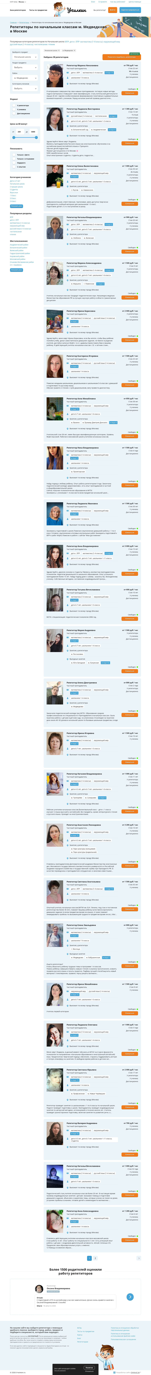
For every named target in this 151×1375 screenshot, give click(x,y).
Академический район (19, 245)
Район (14, 73)
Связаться (129, 93)
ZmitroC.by (135, 1372)
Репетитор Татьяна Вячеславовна (83, 589)
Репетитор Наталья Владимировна (84, 217)
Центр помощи (135, 2)
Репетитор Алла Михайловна (81, 398)
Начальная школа (17, 184)
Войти (112, 10)
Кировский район (17, 256)
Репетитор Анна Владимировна (83, 546)
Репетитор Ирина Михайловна (82, 984)
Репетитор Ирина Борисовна (81, 311)
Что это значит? (60, 1370)
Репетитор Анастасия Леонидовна (84, 825)
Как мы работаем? (117, 2)
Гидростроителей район (20, 253)
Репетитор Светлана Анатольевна (83, 881)
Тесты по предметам (85, 1331)
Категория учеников (20, 84)
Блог (93, 2)
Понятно (89, 1368)
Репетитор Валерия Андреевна (82, 1123)
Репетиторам (82, 1342)
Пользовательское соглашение (123, 1339)
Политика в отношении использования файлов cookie (123, 1334)
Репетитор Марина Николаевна (82, 65)
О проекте (103, 2)
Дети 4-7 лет (15, 181)
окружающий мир (111, 41)
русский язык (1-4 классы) (21, 44)
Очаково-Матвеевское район (22, 262)
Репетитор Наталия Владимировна (84, 774)
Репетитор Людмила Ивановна (82, 503)
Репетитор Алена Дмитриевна (82, 682)
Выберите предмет (20, 52)
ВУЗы (79, 1328)
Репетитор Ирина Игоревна (80, 733)
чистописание (40, 44)
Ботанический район (18, 247)
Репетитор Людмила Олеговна (82, 1024)
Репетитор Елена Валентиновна (82, 166)
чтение (51, 44)
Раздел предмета (19, 63)
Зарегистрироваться (130, 10)
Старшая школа (16, 187)
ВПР (67, 41)
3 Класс (13, 201)
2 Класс (13, 198)
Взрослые (14, 192)
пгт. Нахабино (15, 265)
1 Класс (13, 195)
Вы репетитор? (100, 10)
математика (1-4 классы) (91, 41)
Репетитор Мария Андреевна (81, 630)
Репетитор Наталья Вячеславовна (83, 1166)
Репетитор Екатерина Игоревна (82, 356)
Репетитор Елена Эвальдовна (81, 925)
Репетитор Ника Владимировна (83, 447)
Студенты (14, 189)
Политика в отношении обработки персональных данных (125, 1329)
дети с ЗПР (75, 41)
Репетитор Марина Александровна (84, 263)
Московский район (17, 259)
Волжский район (16, 250)
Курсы (79, 1335)
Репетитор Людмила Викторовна (83, 109)
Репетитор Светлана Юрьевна (81, 1069)
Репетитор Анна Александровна (83, 1211)
